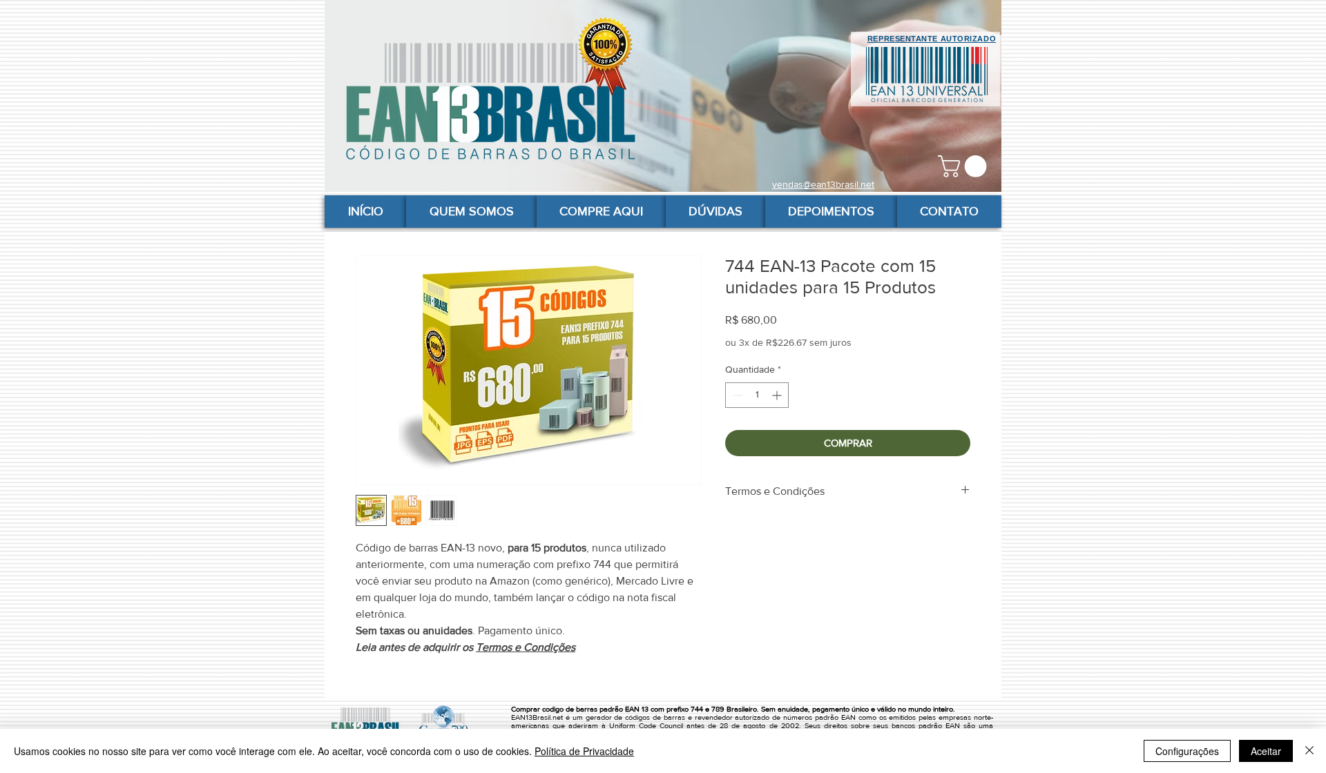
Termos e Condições (525, 647)
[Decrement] (735, 395)
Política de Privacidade (584, 751)
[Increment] (778, 395)
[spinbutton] (756, 395)
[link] (965, 166)
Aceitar (1266, 751)
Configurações (1187, 751)
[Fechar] (1309, 751)
